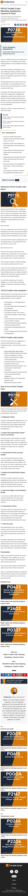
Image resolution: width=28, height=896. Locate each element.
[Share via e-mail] (23, 25)
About (14, 880)
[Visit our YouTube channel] (16, 871)
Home (14, 876)
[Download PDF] (26, 25)
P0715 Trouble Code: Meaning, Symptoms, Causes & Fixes (13, 126)
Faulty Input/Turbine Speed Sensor (13, 351)
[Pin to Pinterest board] (21, 25)
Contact (14, 884)
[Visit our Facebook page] (11, 871)
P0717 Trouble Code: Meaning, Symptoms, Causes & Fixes (13, 122)
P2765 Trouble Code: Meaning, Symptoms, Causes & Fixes (13, 117)
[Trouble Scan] (7, 2)
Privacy (14, 888)
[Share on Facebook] (15, 25)
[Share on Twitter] (18, 25)
